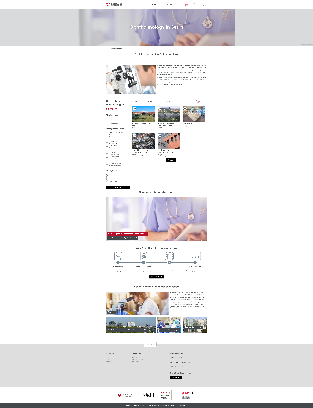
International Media (114, 156)
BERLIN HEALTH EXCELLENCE (158, 405)
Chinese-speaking (113, 139)
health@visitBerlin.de (176, 366)
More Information (156, 277)
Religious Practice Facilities (115, 163)
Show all (171, 160)
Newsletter (176, 377)
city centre (111, 177)
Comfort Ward (112, 152)
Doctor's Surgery (113, 119)
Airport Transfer (113, 148)
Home (107, 48)
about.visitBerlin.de (137, 359)
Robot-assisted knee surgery (168, 330)
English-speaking (113, 141)
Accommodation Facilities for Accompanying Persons (116, 133)
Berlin (108, 359)
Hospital (111, 121)
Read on (110, 312)
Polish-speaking (113, 143)
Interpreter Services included (116, 161)
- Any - (110, 174)
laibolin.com (135, 361)
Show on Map (202, 101)
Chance (152, 101)
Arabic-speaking (113, 137)
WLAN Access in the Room (115, 165)
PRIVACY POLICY (140, 405)
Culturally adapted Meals (115, 154)
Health (108, 357)
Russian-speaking (113, 145)
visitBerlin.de (135, 357)
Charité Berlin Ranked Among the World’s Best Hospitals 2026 (127, 330)
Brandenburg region (114, 181)
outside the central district (115, 179)
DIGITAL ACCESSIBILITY (179, 405)
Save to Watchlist (134, 108)
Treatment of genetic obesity (193, 327)
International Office (114, 159)
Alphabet (170, 101)
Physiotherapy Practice (114, 123)
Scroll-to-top (150, 344)
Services (108, 361)
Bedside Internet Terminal (115, 150)
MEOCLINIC (187, 123)
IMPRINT (129, 405)
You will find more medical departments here (121, 238)
